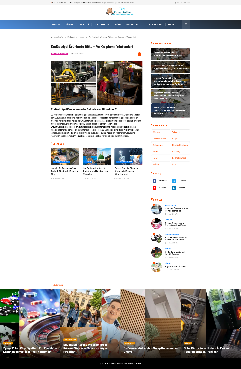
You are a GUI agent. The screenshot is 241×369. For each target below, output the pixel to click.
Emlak (171, 25)
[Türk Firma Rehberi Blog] (120, 12)
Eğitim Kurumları (179, 158)
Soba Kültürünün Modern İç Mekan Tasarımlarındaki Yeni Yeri (206, 349)
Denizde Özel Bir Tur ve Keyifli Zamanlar (176, 209)
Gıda (174, 164)
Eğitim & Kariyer (70, 339)
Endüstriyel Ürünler (75, 37)
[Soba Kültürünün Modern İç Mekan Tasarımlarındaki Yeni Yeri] (211, 323)
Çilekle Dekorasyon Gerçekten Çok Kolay (175, 224)
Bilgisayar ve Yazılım (125, 162)
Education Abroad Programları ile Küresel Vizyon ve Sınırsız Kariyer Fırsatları (85, 348)
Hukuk (155, 158)
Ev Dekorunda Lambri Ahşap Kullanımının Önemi (151, 349)
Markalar (168, 220)
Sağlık (118, 25)
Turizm (88, 162)
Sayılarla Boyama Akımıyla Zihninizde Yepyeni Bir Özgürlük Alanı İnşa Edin (95, 3)
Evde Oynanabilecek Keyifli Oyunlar (175, 252)
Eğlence (168, 249)
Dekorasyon (132, 25)
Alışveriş (176, 151)
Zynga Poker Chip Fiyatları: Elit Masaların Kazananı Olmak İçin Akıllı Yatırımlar (30, 349)
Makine (156, 164)
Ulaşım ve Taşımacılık (61, 162)
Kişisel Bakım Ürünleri (175, 266)
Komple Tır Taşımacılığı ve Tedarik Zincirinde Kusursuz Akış (65, 171)
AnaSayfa (56, 25)
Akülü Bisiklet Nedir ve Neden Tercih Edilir (176, 238)
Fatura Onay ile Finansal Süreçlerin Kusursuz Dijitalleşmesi (126, 171)
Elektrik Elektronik (153, 25)
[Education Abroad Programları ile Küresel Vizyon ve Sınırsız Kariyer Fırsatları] (90, 323)
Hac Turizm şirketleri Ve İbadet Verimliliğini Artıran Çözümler (95, 171)
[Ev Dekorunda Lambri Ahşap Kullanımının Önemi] (150, 323)
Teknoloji (84, 25)
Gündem (70, 25)
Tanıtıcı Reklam (101, 25)
